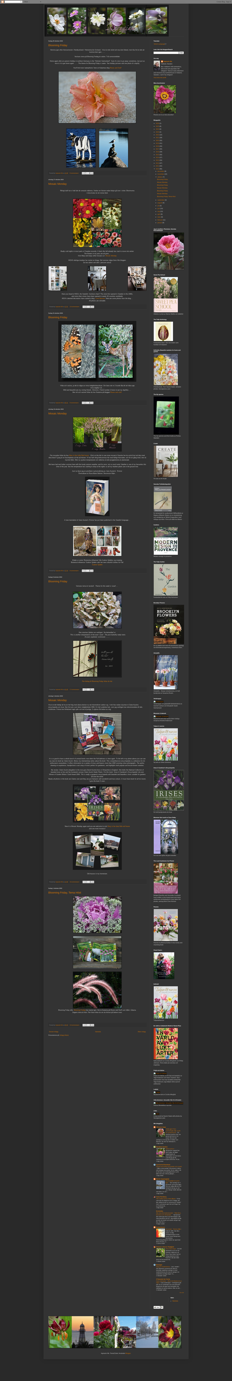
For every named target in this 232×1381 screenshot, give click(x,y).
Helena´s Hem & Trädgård (165, 1247)
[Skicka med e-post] (83, 173)
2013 (158, 160)
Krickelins (159, 1211)
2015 (158, 155)
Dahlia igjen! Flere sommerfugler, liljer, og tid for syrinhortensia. (173, 1130)
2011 (158, 166)
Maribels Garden (161, 1147)
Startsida (98, 1032)
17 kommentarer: (75, 689)
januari (159, 223)
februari (160, 220)
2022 (158, 135)
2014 (158, 157)
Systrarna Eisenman (163, 1165)
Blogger (128, 1353)
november (160, 174)
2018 (158, 146)
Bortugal (159, 1265)
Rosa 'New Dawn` (171, 1248)
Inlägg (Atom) (64, 1035)
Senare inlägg (53, 1032)
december (160, 171)
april (159, 214)
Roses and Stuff (115, 68)
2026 (158, 123)
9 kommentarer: (74, 173)
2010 (158, 169)
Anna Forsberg (161, 1197)
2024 (158, 129)
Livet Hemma (100, 298)
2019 (158, 143)
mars (159, 217)
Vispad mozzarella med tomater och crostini (169, 1166)
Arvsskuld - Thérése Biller (173, 1229)
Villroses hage (161, 1127)
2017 (158, 149)
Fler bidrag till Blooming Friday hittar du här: (97, 681)
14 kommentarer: (75, 1025)
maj (158, 211)
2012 (158, 163)
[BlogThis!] (85, 173)
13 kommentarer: (75, 306)
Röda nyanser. (170, 1148)
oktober (160, 177)
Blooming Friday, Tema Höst (64, 892)
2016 (158, 152)
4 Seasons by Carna (163, 1279)
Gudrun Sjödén (97, 565)
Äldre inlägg (142, 1032)
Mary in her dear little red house (119, 826)
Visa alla (182, 1292)
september (161, 200)
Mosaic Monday (57, 183)
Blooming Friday (57, 45)
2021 (158, 137)
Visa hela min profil (160, 77)
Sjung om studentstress (163, 1266)
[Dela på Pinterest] (92, 173)
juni (158, 208)
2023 (158, 132)
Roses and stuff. (116, 392)
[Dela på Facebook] (90, 173)
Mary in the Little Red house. (79, 455)
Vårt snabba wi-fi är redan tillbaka (166, 1198)
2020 (158, 140)
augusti (160, 203)
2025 (158, 126)
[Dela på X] (87, 173)
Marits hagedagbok (162, 1179)
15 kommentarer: (75, 882)
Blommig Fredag (79, 1010)
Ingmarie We (167, 61)
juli (158, 206)
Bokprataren (160, 1227)
